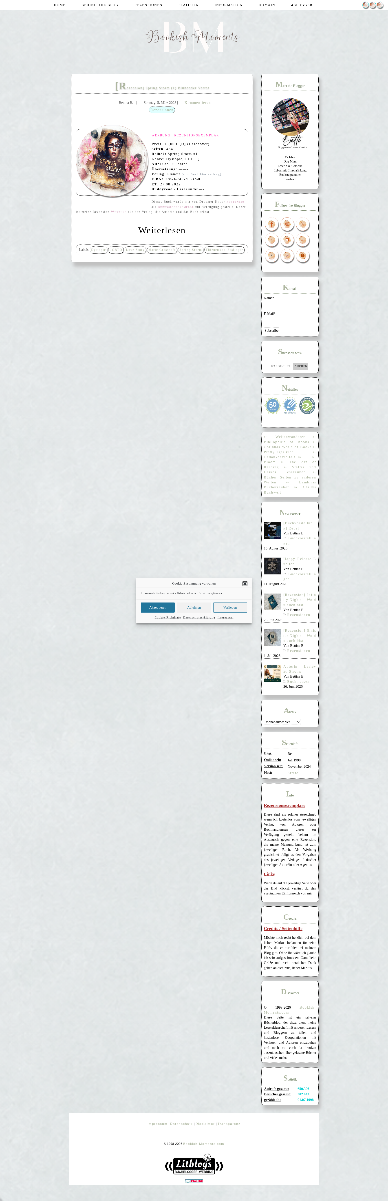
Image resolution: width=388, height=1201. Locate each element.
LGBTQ (116, 249)
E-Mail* (270, 314)
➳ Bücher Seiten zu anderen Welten (290, 477)
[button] (245, 583)
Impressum (226, 617)
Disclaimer (205, 1123)
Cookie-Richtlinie (168, 617)
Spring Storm (190, 249)
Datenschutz (181, 1123)
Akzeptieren (157, 607)
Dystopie (98, 249)
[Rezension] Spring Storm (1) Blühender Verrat (162, 88)
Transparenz (229, 1123)
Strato (293, 773)
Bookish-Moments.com (203, 1143)
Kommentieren (198, 103)
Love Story (135, 249)
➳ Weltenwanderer (284, 437)
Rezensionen (162, 110)
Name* (269, 298)
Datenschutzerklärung (199, 617)
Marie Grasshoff (162, 249)
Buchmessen (298, 681)
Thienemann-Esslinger (224, 249)
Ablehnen (194, 607)
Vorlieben (230, 607)
